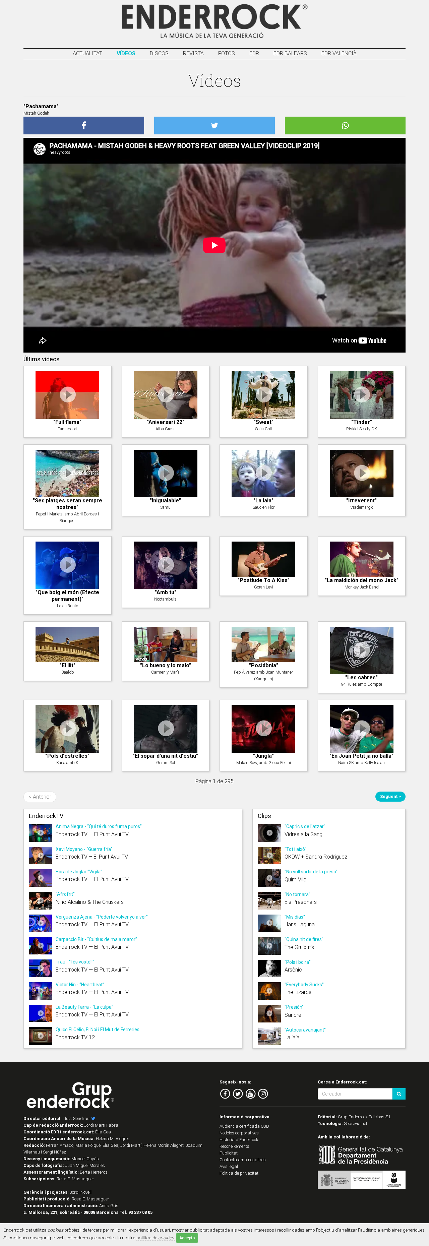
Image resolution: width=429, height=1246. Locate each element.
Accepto (187, 1238)
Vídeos (126, 53)
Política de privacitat (239, 1173)
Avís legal (229, 1166)
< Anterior (39, 797)
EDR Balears (290, 53)
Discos (159, 53)
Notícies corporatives (239, 1132)
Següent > (390, 796)
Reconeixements (234, 1146)
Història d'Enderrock (239, 1139)
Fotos (226, 53)
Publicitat (229, 1153)
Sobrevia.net (355, 1123)
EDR (254, 53)
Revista (193, 53)
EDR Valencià (339, 53)
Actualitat (87, 53)
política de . (155, 1237)
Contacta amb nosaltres (243, 1159)
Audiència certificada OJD (244, 1126)
